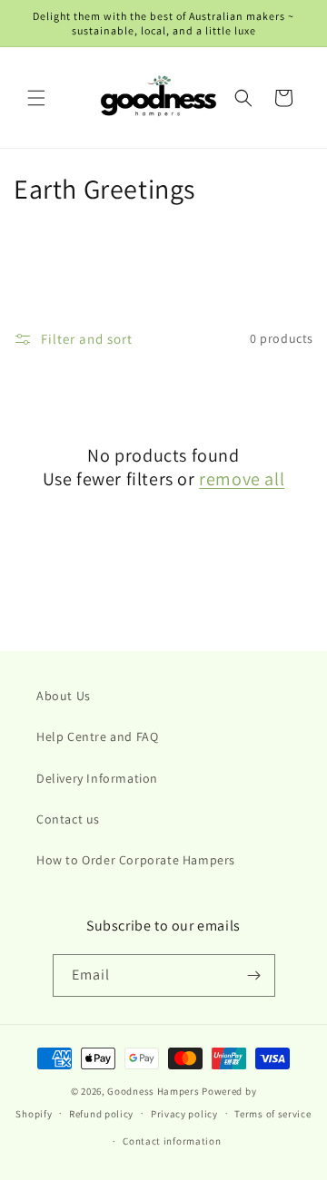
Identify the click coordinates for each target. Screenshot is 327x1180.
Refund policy (101, 1113)
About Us (63, 696)
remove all (241, 479)
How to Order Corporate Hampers (135, 860)
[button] (36, 98)
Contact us (68, 819)
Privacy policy (184, 1113)
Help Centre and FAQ (97, 736)
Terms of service (272, 1113)
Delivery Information (97, 778)
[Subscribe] (254, 975)
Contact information (172, 1141)
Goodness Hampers (153, 1091)
